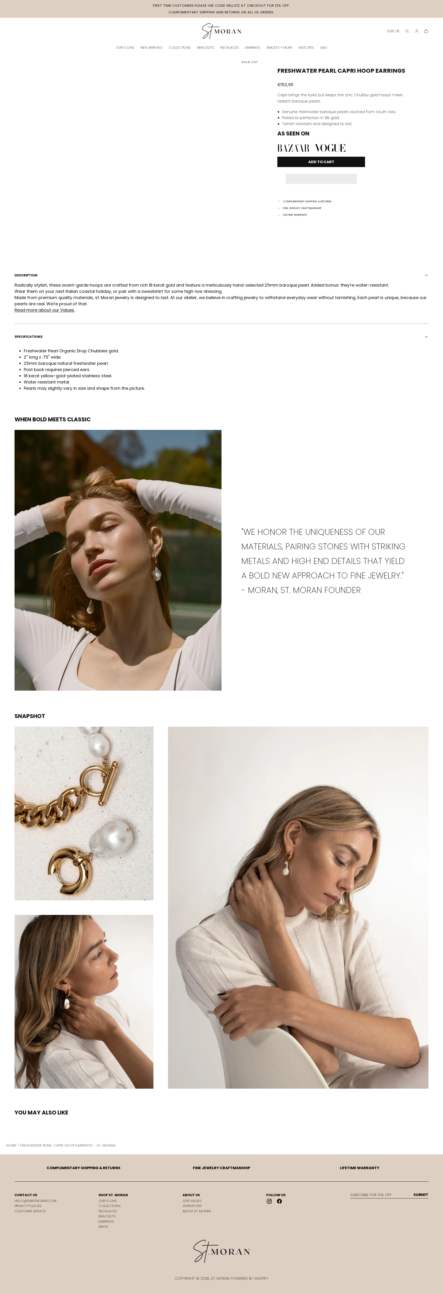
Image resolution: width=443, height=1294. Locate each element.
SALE (323, 47)
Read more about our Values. (45, 310)
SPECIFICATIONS (28, 336)
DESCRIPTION (26, 275)
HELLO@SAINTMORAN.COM (35, 1200)
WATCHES (306, 47)
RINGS (103, 1226)
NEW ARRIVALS (151, 47)
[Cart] (426, 31)
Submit (420, 1194)
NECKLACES (229, 47)
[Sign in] (416, 31)
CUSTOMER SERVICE (30, 1211)
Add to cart (321, 162)
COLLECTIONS (180, 47)
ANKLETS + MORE (279, 47)
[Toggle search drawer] (407, 31)
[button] (321, 176)
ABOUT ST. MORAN (197, 1211)
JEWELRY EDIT (192, 1206)
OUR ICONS (125, 47)
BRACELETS (205, 47)
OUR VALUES (192, 1200)
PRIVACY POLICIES (28, 1206)
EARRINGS (252, 47)
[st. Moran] (221, 1251)
